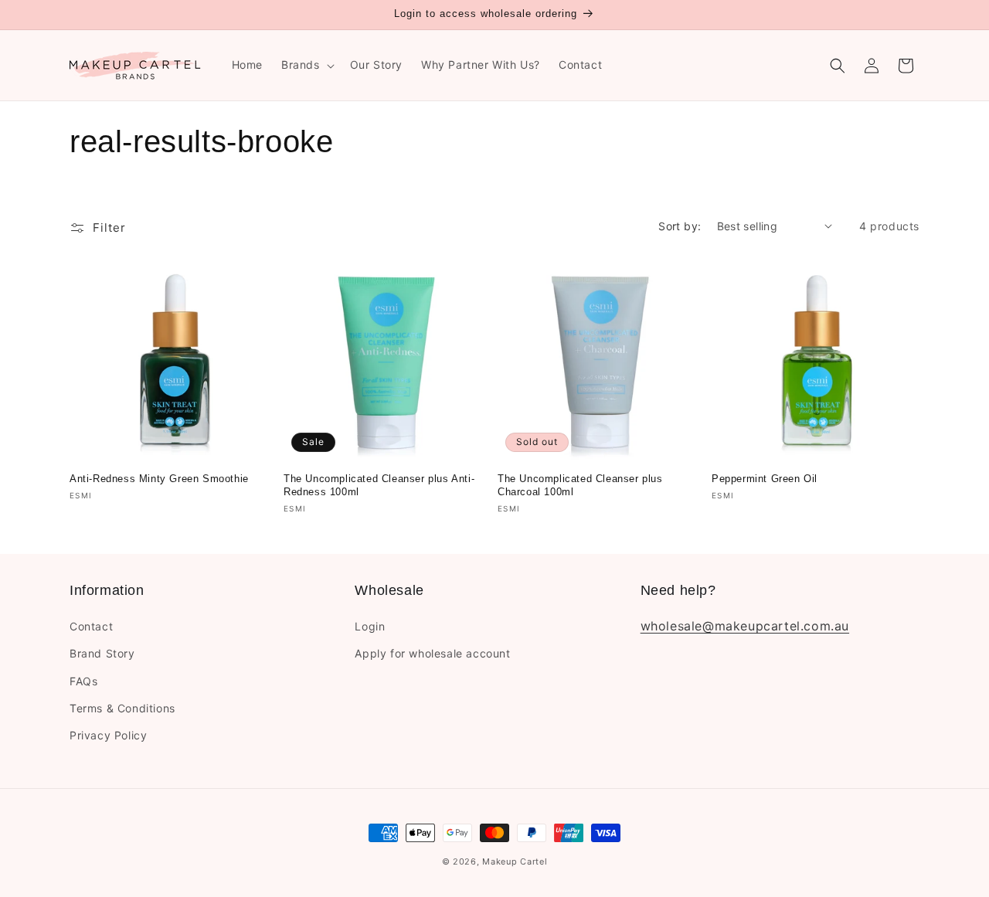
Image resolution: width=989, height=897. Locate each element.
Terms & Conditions (122, 708)
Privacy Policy (108, 735)
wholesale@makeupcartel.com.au (745, 626)
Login (370, 627)
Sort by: (679, 226)
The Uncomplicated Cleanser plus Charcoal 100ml (580, 485)
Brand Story (102, 654)
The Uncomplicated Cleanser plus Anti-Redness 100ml (379, 485)
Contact (91, 627)
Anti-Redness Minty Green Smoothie (159, 478)
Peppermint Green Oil (764, 478)
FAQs (83, 681)
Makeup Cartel (514, 861)
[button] (306, 65)
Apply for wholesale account (432, 654)
